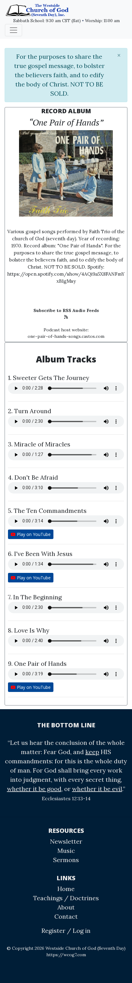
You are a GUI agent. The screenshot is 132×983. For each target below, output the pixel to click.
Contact (66, 916)
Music (66, 850)
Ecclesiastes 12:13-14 (66, 798)
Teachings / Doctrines (66, 898)
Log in (82, 930)
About (66, 907)
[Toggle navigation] (13, 30)
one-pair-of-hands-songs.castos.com (66, 336)
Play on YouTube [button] (33, 534)
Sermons (66, 860)
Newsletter (66, 841)
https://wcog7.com (66, 954)
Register (53, 930)
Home (66, 889)
